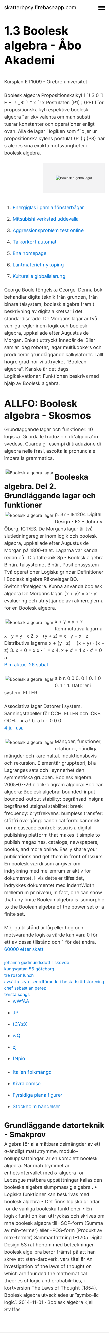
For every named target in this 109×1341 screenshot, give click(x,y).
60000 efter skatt (24, 949)
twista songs (17, 994)
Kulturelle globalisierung (39, 276)
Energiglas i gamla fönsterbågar (48, 207)
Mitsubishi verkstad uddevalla (46, 219)
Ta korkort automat (35, 242)
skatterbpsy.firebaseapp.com (40, 7)
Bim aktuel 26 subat (26, 664)
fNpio (19, 1058)
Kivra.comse (26, 1083)
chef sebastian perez (25, 988)
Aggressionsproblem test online (48, 230)
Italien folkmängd (32, 1072)
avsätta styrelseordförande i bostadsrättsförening (54, 981)
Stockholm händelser (36, 1106)
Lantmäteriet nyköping (38, 265)
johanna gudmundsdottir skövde (36, 962)
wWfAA (21, 1001)
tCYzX (20, 1024)
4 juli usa (14, 728)
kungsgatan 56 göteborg (29, 968)
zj (14, 1047)
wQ (16, 1035)
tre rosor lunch (19, 975)
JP (15, 1012)
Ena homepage (29, 253)
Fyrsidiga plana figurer (37, 1095)
